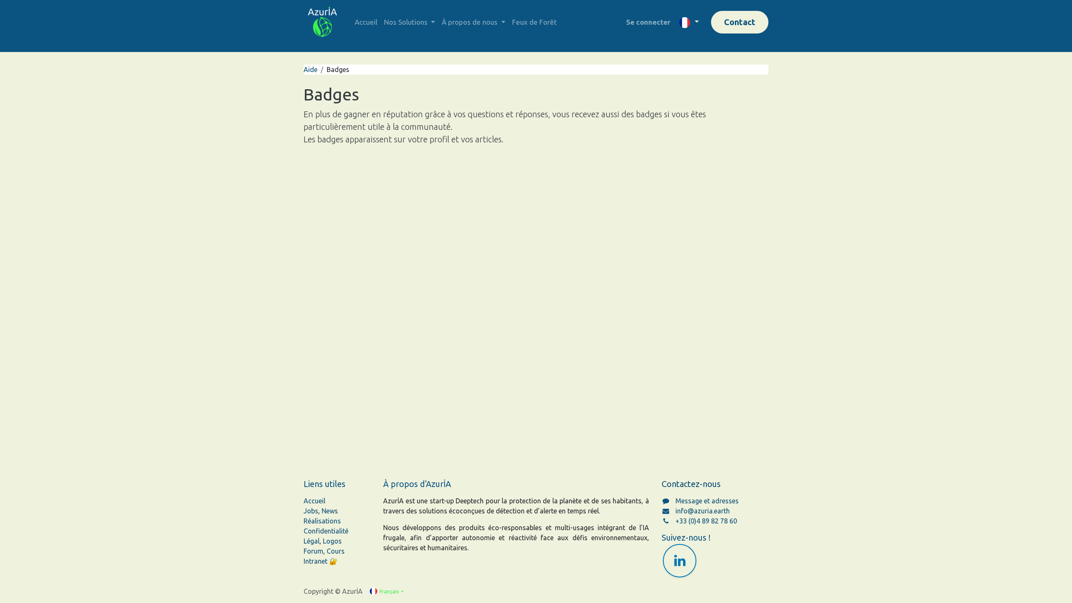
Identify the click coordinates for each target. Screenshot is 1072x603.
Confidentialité (326, 531)
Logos (332, 541)
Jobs (311, 511)
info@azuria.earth (702, 511)
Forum (313, 551)
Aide (310, 69)
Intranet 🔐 (321, 561)
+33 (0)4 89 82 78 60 (706, 521)
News (330, 511)
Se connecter (648, 22)
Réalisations (322, 521)
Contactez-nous (691, 484)
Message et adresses (707, 501)
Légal (312, 541)
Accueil (314, 501)
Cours (336, 551)
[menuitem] (366, 22)
